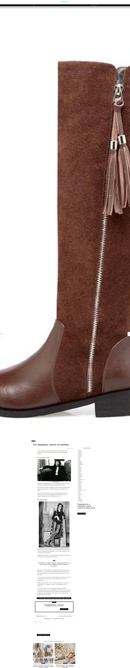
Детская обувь (80, 464)
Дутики (79, 465)
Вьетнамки (80, 462)
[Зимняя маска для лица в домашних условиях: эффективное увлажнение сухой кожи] (65, 653)
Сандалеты (80, 481)
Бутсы (79, 460)
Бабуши (79, 450)
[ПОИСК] (96, 5)
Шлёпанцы (80, 499)
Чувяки (79, 498)
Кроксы (79, 468)
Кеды (79, 466)
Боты (79, 457)
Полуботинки (80, 475)
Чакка (79, 495)
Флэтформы (80, 494)
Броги (79, 458)
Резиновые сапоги (81, 479)
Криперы (79, 467)
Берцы (79, 452)
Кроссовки (80, 469)
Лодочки (79, 470)
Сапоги (79, 483)
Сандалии (80, 482)
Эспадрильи (80, 501)
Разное (43, 663)
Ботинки (79, 455)
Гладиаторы (80, 463)
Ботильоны (80, 454)
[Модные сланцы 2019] (1, 334)
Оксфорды (80, 473)
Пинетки (79, 474)
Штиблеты (80, 500)
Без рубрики (80, 451)
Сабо (79, 480)
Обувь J (65, 2)
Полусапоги (80, 476)
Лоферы (79, 471)
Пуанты (79, 477)
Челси (79, 496)
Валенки (79, 461)
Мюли (79, 472)
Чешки (79, 497)
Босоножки (80, 453)
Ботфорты (80, 456)
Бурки (79, 459)
